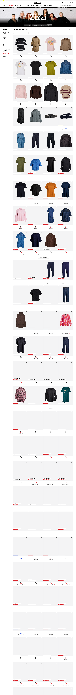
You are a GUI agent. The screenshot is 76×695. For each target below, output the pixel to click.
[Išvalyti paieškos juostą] (72, 5)
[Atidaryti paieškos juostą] (60, 5)
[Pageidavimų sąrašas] (70, 2)
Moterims (4, 2)
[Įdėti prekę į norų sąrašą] (26, 36)
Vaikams (12, 2)
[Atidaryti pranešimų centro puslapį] (67, 3)
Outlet (5, 0)
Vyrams (8, 2)
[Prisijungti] (65, 2)
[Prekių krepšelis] (72, 2)
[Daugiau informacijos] (21, 57)
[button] (64, 29)
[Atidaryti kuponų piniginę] (62, 2)
